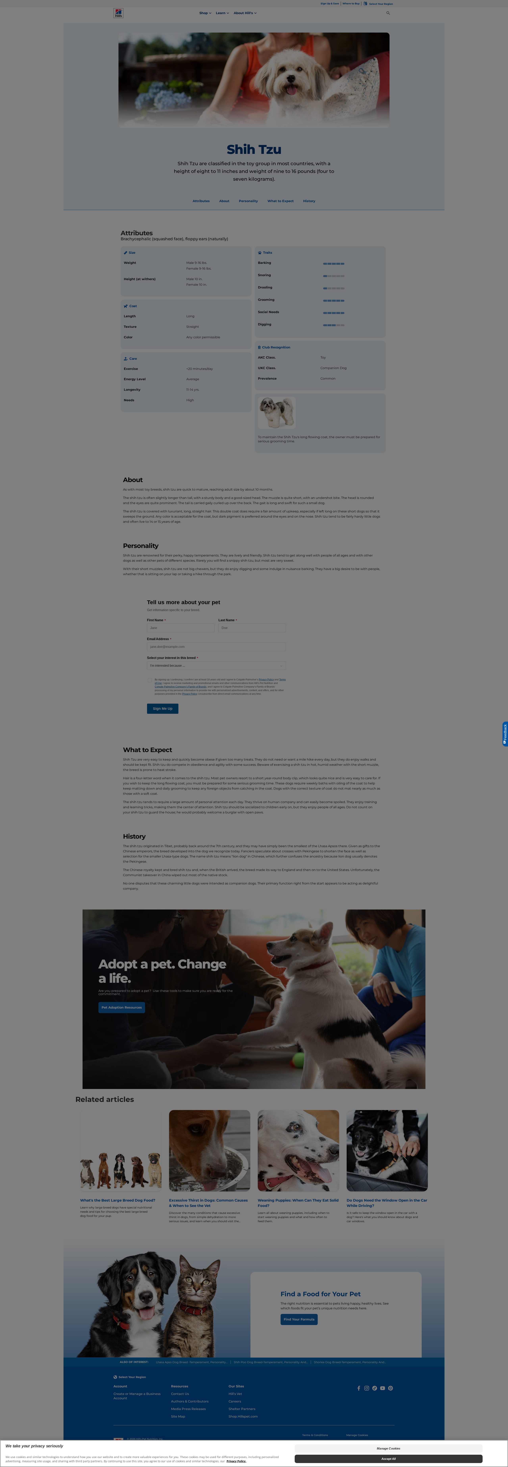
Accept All (388, 1458)
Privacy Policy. (236, 1461)
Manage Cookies (388, 1448)
